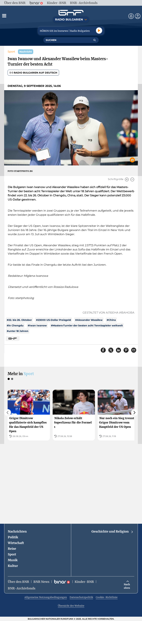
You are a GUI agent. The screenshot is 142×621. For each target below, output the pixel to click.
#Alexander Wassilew (89, 320)
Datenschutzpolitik (81, 597)
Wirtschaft (16, 543)
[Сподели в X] (111, 350)
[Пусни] (99, 30)
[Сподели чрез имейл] (133, 350)
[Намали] (132, 179)
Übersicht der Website (71, 605)
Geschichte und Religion (110, 531)
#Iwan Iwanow (37, 325)
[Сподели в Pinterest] (126, 350)
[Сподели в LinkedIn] (118, 350)
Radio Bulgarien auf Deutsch (35, 72)
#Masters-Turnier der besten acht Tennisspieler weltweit (87, 325)
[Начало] (71, 13)
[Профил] (138, 16)
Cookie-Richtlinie (107, 597)
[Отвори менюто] (4, 15)
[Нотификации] (131, 16)
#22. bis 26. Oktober (19, 320)
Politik (13, 537)
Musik (12, 560)
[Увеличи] (127, 179)
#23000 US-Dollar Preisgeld (53, 320)
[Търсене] (94, 40)
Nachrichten (17, 531)
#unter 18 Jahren (17, 331)
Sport (11, 51)
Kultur (13, 566)
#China (111, 320)
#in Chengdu (15, 325)
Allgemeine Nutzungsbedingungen (45, 597)
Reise (12, 549)
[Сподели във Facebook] (103, 350)
